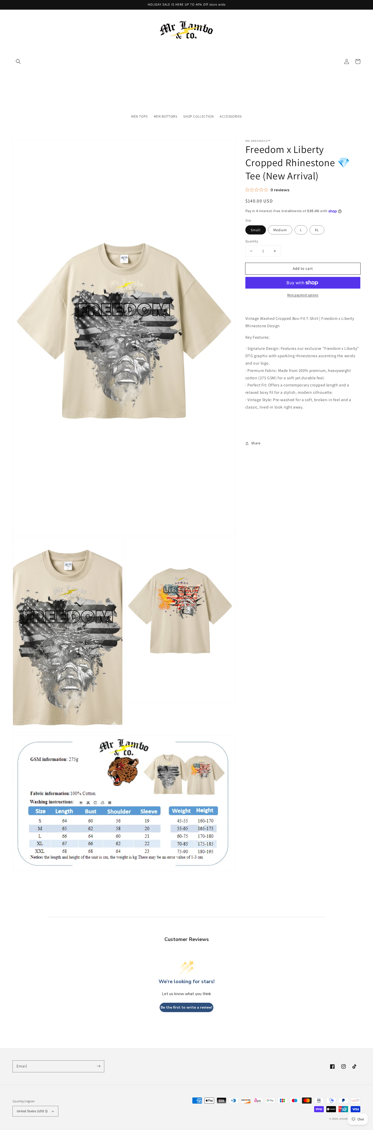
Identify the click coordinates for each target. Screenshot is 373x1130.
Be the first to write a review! (186, 1007)
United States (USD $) (32, 1111)
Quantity (251, 241)
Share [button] (256, 443)
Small (256, 230)
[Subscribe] (98, 1066)
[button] (18, 61)
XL (317, 230)
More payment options (302, 295)
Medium (280, 230)
